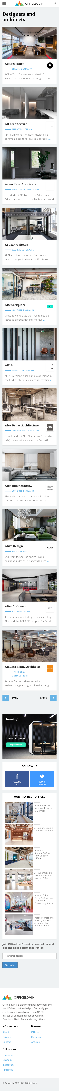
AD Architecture (16, 124)
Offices (35, 1032)
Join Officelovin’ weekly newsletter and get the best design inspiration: (28, 946)
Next (43, 698)
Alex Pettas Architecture (22, 425)
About (5, 1032)
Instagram (8, 1064)
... (51, 78)
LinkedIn (7, 1059)
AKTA (9, 365)
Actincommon (15, 63)
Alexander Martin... (18, 485)
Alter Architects (16, 606)
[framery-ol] (29, 736)
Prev (15, 698)
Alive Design (14, 546)
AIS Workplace (15, 305)
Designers (36, 1036)
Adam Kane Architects (20, 184)
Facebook (7, 1054)
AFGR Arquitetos (16, 244)
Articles (35, 1041)
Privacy (6, 1036)
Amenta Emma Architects (22, 666)
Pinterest (7, 1069)
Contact (6, 1041)
